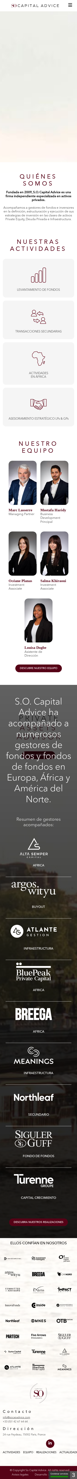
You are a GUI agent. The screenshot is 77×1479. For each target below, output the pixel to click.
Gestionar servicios (59, 1474)
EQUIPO (28, 1452)
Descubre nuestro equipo (38, 668)
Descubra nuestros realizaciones (38, 1222)
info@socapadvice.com (16, 1417)
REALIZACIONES (46, 1452)
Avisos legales (20, 1474)
